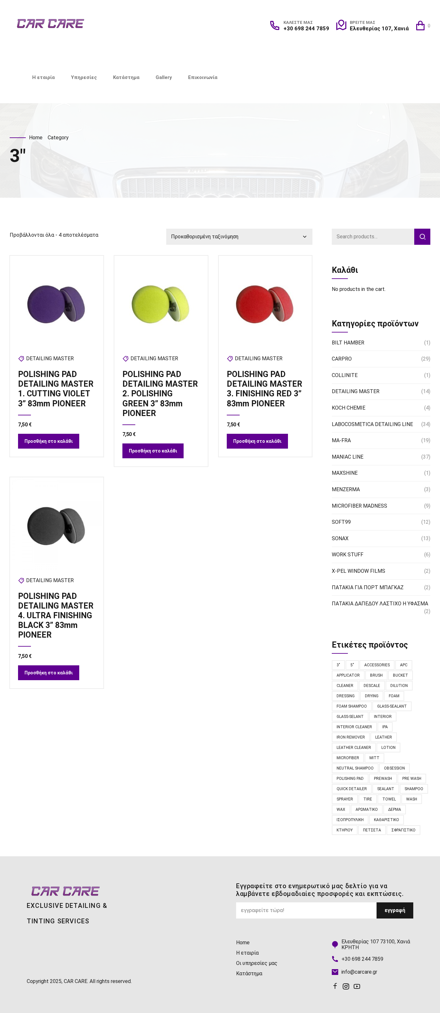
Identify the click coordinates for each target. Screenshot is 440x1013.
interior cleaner (354, 727)
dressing (346, 696)
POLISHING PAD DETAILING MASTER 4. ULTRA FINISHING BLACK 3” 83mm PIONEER (55, 615)
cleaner (345, 685)
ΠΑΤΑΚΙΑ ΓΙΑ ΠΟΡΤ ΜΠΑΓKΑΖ (368, 587)
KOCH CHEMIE (348, 408)
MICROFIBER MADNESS (359, 506)
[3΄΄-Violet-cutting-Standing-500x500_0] (56, 302)
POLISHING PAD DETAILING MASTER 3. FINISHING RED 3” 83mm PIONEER (264, 389)
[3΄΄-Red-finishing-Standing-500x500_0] (265, 302)
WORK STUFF (347, 554)
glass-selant (350, 716)
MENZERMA (346, 489)
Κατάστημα (126, 77)
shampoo (414, 789)
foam (394, 696)
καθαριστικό (386, 820)
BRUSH (376, 675)
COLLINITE (345, 375)
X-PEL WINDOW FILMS (358, 571)
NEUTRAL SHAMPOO (355, 768)
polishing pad (350, 778)
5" (352, 665)
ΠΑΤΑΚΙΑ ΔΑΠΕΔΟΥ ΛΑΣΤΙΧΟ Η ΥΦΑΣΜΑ (380, 604)
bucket (400, 675)
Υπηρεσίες (84, 77)
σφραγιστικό (403, 830)
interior (383, 716)
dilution (399, 685)
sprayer (345, 799)
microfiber (348, 758)
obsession (394, 768)
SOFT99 (341, 522)
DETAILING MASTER (50, 358)
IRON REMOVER (351, 737)
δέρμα (394, 809)
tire (367, 799)
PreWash (383, 778)
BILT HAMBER (348, 343)
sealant (385, 789)
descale (372, 685)
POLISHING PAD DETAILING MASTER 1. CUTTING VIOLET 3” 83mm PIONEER (55, 389)
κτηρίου (345, 830)
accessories (377, 665)
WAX (341, 809)
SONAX (340, 538)
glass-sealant (392, 706)
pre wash (411, 778)
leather (383, 737)
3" (338, 665)
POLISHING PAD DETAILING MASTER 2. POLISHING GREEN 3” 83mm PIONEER (160, 394)
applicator (348, 675)
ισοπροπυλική (350, 820)
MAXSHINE (345, 473)
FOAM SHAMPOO (352, 706)
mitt (374, 758)
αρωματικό (367, 809)
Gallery (164, 77)
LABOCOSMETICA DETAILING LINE (372, 424)
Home (36, 137)
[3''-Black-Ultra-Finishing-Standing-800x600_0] (56, 524)
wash (411, 799)
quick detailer (352, 789)
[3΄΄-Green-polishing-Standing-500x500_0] (161, 302)
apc (403, 665)
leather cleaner (354, 747)
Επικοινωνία (202, 77)
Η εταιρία (43, 77)
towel (389, 799)
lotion (388, 747)
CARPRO (342, 359)
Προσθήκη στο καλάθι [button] (48, 441)
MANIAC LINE (347, 457)
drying (371, 696)
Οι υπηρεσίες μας (256, 963)
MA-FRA (341, 440)
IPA (385, 727)
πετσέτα (372, 830)
